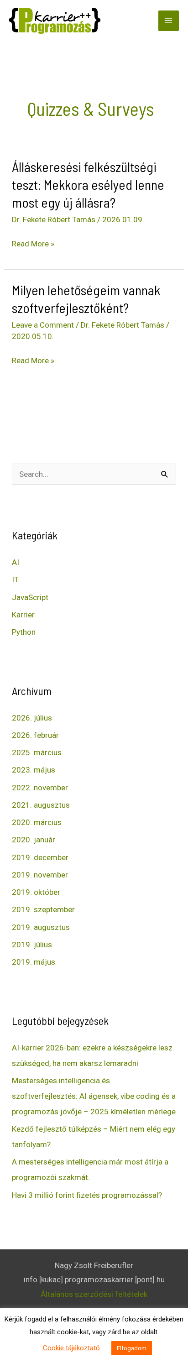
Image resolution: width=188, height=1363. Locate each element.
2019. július (32, 944)
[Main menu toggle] (168, 20)
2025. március (37, 752)
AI (15, 562)
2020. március (37, 822)
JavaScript (30, 597)
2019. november (40, 874)
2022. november (40, 787)
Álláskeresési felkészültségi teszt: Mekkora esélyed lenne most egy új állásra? (88, 184)
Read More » (33, 244)
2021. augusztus (41, 804)
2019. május (33, 961)
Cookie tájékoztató (71, 1348)
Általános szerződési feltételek (94, 1294)
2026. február (35, 735)
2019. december (40, 857)
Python (24, 632)
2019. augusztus (41, 927)
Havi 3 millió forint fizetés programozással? (87, 1195)
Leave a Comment (43, 324)
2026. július (32, 717)
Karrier (23, 614)
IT (15, 579)
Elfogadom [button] (131, 1348)
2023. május (33, 769)
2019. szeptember (43, 909)
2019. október (36, 892)
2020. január (33, 839)
